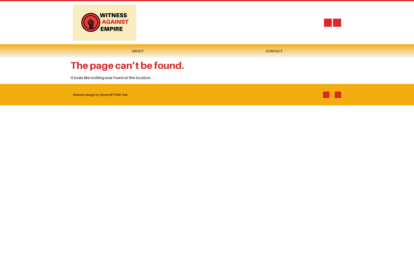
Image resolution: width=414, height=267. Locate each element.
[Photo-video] (328, 23)
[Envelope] (337, 23)
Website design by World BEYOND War (100, 95)
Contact (274, 51)
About (138, 51)
